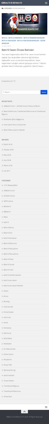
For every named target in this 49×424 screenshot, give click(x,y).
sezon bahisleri (9, 375)
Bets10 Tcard (8, 270)
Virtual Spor (8, 397)
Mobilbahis (8, 344)
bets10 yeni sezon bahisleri (28, 41)
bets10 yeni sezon (9, 41)
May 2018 (7, 155)
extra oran (7, 317)
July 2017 (7, 171)
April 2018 (7, 160)
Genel (6, 323)
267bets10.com (9, 196)
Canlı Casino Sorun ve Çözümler (15, 125)
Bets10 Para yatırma (11, 254)
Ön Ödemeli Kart (9, 349)
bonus (6, 296)
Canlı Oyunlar (8, 307)
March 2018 (8, 166)
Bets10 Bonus (9, 228)
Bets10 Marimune (10, 243)
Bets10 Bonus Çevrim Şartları (14, 130)
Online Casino (8, 354)
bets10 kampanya (15, 38)
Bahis (6, 217)
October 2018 (8, 150)
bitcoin (6, 291)
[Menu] (46, 3)
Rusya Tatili (8, 365)
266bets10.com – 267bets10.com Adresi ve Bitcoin (22, 106)
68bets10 (7, 212)
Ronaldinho (8, 360)
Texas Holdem (9, 381)
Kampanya (7, 328)
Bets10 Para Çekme (11, 249)
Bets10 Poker (8, 259)
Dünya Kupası (8, 312)
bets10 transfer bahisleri (34, 38)
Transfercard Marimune (12, 391)
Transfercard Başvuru (11, 386)
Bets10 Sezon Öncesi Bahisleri (18, 49)
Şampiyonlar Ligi (9, 370)
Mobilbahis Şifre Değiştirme (14, 119)
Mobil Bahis (8, 338)
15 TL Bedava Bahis (10, 185)
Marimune (7, 333)
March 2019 (8, 144)
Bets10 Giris (8, 233)
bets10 (4, 38)
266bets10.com (9, 191)
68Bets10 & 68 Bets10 (11, 2)
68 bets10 (7, 206)
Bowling (6, 301)
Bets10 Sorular (9, 264)
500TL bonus (8, 201)
